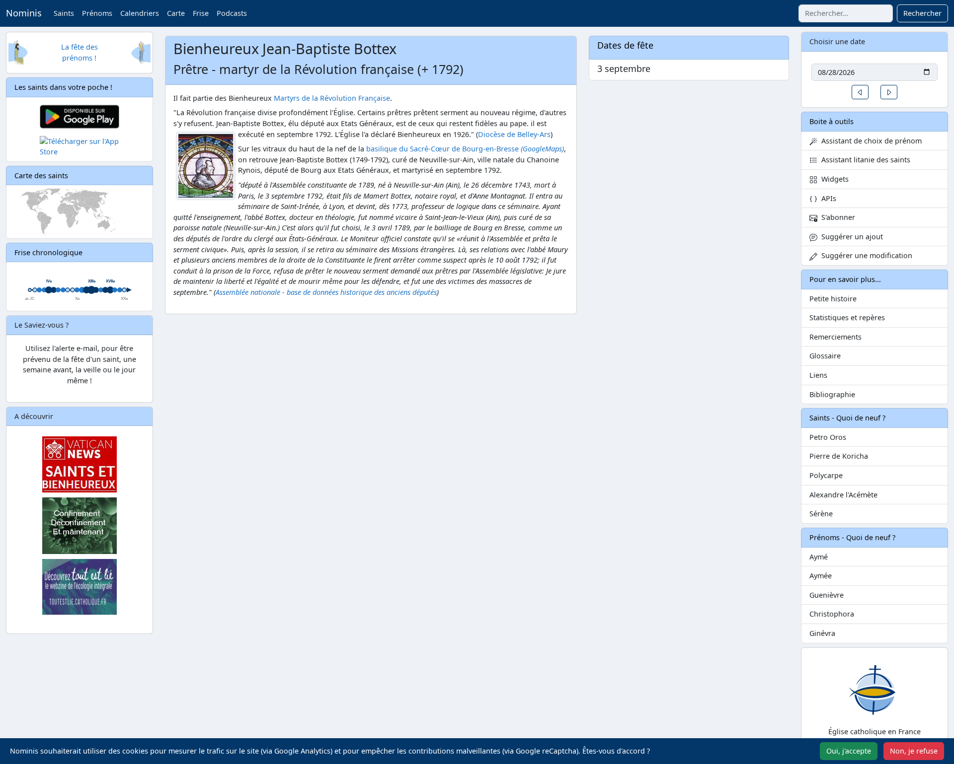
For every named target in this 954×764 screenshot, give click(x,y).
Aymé (818, 556)
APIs (826, 198)
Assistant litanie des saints (863, 159)
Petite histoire (833, 298)
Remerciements (835, 337)
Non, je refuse (914, 751)
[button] (860, 92)
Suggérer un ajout (850, 236)
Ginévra (822, 633)
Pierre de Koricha (838, 456)
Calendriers (139, 13)
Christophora (831, 614)
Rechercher (922, 13)
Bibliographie (832, 394)
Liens (818, 375)
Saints (64, 13)
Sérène (821, 513)
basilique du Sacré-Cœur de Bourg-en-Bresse (465, 148)
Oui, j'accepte (848, 751)
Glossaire (825, 355)
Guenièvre (826, 595)
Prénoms (97, 13)
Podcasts (232, 13)
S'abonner (836, 217)
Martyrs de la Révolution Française (332, 98)
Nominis (24, 13)
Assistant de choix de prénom (869, 140)
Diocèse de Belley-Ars (514, 134)
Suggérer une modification (864, 255)
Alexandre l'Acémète (843, 494)
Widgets (833, 179)
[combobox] (845, 13)
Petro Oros (827, 437)
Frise (201, 13)
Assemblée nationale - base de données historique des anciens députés (326, 292)
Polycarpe (826, 475)
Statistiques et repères (847, 317)
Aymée (820, 575)
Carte (176, 13)
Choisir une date (837, 41)
